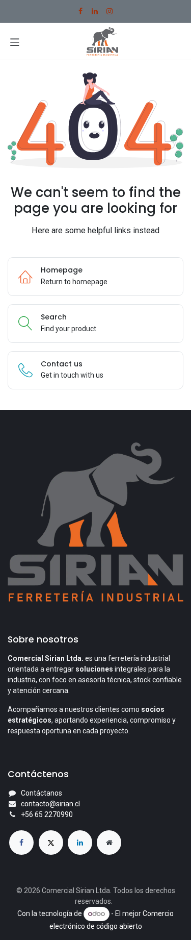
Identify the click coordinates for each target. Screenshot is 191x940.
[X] (51, 842)
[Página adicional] (109, 842)
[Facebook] (80, 11)
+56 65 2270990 (47, 814)
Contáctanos (41, 793)
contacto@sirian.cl (50, 804)
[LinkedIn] (95, 11)
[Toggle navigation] (15, 41)
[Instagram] (109, 11)
